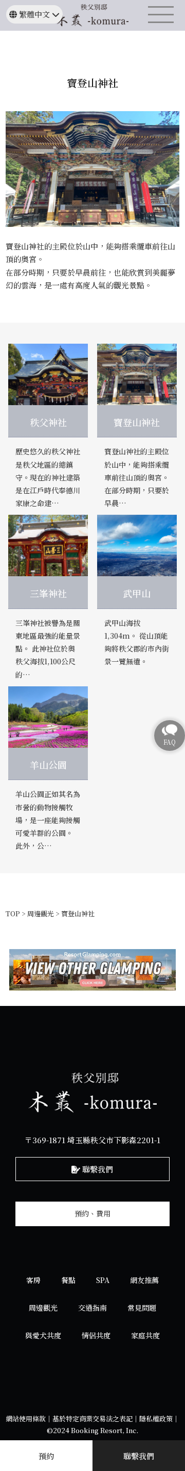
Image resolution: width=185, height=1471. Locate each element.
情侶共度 (96, 1335)
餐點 (68, 1280)
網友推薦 (144, 1280)
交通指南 (92, 1307)
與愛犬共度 (43, 1335)
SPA (102, 1280)
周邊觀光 (43, 1307)
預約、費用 (92, 1213)
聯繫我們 (96, 1169)
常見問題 (141, 1307)
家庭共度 (145, 1335)
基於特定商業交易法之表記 (92, 1418)
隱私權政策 (156, 1418)
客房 (33, 1280)
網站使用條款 (26, 1418)
